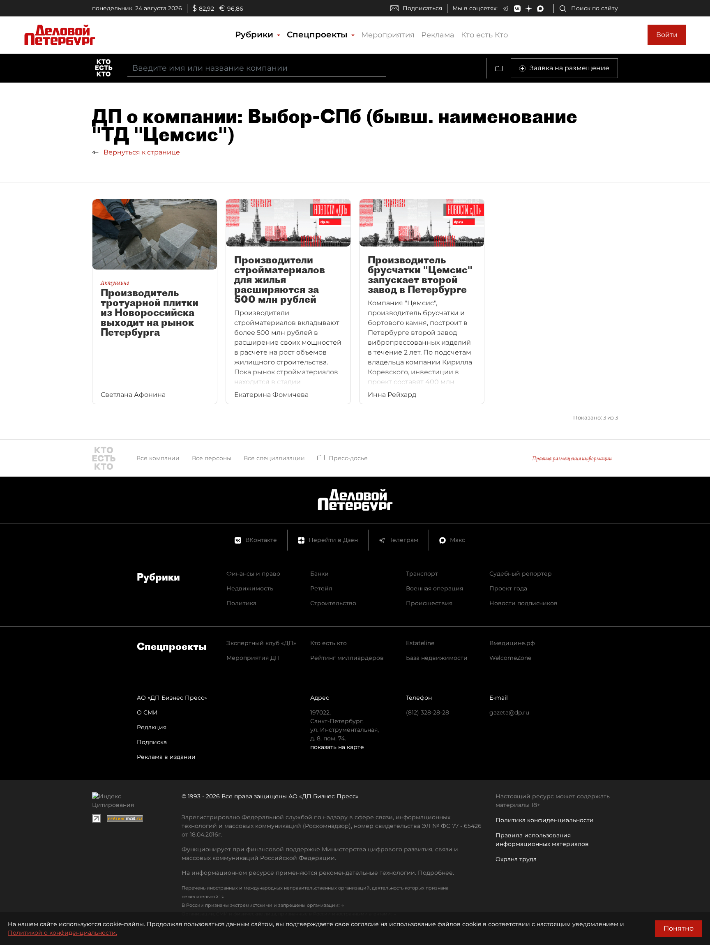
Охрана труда (516, 859)
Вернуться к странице (141, 152)
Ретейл (321, 588)
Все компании (158, 458)
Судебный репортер (520, 573)
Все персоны (211, 458)
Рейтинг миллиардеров (347, 658)
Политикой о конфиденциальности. (62, 932)
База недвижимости (437, 658)
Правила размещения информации (572, 458)
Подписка (152, 742)
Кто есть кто (328, 643)
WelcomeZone (510, 658)
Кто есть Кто (484, 34)
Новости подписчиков (523, 603)
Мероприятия (388, 34)
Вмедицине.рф (512, 643)
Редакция (151, 727)
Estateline (420, 643)
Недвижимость (249, 588)
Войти (667, 35)
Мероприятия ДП (253, 658)
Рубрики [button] (255, 34)
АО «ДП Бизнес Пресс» (172, 697)
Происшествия (429, 603)
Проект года (508, 588)
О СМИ (147, 712)
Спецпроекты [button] (318, 34)
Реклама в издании (166, 757)
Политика (241, 603)
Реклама (437, 34)
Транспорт (422, 573)
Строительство (333, 603)
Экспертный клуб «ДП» (261, 643)
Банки (319, 573)
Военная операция (434, 588)
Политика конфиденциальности (545, 820)
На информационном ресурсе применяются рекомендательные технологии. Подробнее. (318, 872)
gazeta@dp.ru (509, 712)
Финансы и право (253, 573)
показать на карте (337, 747)
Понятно (679, 928)
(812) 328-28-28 (427, 712)
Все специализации (274, 458)
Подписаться (422, 8)
